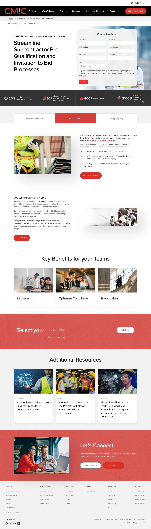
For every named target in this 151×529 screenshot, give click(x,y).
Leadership (111, 495)
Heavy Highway (116, 118)
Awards (110, 499)
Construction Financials (13, 491)
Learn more (22, 238)
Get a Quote (91, 491)
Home (11, 19)
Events (68, 504)
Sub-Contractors (75, 118)
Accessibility (141, 520)
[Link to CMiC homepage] (16, 11)
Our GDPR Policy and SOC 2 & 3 (125, 520)
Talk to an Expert (91, 175)
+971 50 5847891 (137, 3)
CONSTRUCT (9, 508)
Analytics (8, 504)
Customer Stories (45, 491)
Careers (110, 508)
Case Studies (70, 495)
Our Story (111, 491)
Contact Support (140, 495)
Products (68, 499)
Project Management (12, 495)
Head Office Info (140, 499)
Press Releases (112, 504)
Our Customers (29, 23)
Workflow (8, 499)
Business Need (57, 330)
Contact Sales (139, 491)
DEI (109, 512)
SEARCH (125, 330)
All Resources (70, 491)
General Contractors (34, 118)
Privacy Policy (98, 520)
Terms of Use (109, 520)
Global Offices (139, 504)
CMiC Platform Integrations (14, 512)
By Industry (12, 23)
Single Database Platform (102, 140)
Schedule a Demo (135, 11)
